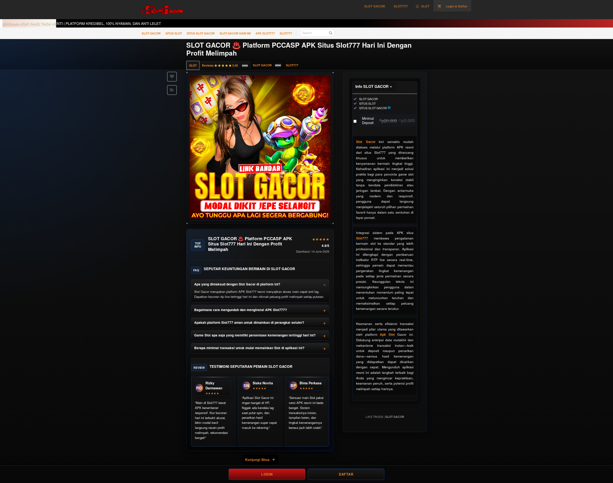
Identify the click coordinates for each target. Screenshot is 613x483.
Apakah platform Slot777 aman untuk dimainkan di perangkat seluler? (249, 322)
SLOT (193, 65)
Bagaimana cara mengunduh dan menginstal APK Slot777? (240, 309)
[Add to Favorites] (172, 76)
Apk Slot (388, 334)
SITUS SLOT (173, 33)
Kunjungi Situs (257, 459)
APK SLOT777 (265, 33)
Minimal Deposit (388, 120)
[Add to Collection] (172, 90)
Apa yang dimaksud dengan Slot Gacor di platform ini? (237, 284)
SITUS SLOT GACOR (201, 33)
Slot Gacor (365, 141)
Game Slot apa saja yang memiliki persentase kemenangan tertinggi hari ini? (255, 335)
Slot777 (362, 238)
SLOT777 (286, 33)
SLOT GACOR (151, 33)
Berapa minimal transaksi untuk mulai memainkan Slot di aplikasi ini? (249, 348)
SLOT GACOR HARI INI (235, 33)
